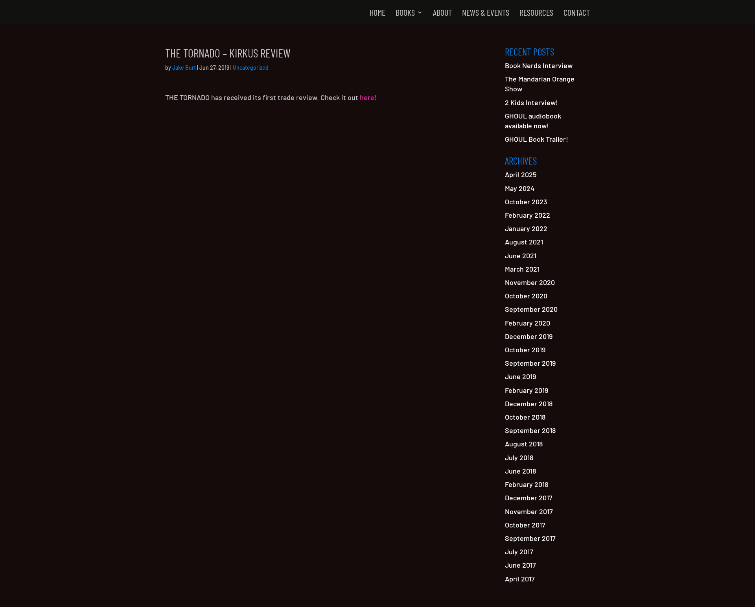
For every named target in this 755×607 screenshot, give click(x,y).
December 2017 (528, 497)
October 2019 (525, 349)
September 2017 (530, 538)
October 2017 (525, 524)
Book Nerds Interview (539, 65)
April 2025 (520, 174)
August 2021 (524, 241)
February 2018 (526, 484)
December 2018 (528, 403)
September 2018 (530, 430)
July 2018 (519, 457)
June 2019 (520, 376)
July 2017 (519, 551)
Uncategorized (251, 67)
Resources (536, 13)
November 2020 (530, 282)
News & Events (485, 13)
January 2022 (526, 228)
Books (405, 13)
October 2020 (526, 295)
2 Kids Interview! (531, 102)
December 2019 (528, 336)
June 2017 (520, 565)
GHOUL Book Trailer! (536, 139)
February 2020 (527, 322)
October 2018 (525, 417)
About (442, 13)
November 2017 (529, 511)
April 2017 (520, 578)
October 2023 (526, 201)
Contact (576, 13)
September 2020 (531, 309)
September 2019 (530, 363)
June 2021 (520, 255)
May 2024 (519, 188)
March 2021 (522, 269)
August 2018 (524, 443)
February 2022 (527, 215)
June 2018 (520, 470)
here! (368, 97)
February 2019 (526, 390)
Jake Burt (184, 67)
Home (377, 13)
